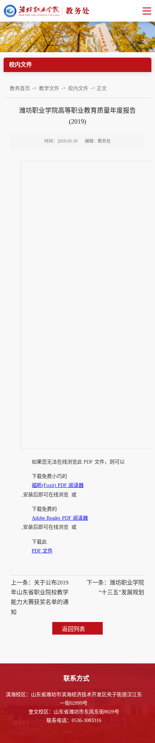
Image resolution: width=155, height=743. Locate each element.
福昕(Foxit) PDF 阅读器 (58, 485)
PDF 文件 (42, 551)
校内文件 (78, 88)
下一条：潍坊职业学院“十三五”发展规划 (115, 587)
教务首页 (20, 88)
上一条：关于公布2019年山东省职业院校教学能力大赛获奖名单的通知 (39, 597)
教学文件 (49, 88)
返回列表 (73, 629)
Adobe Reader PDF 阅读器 (60, 518)
